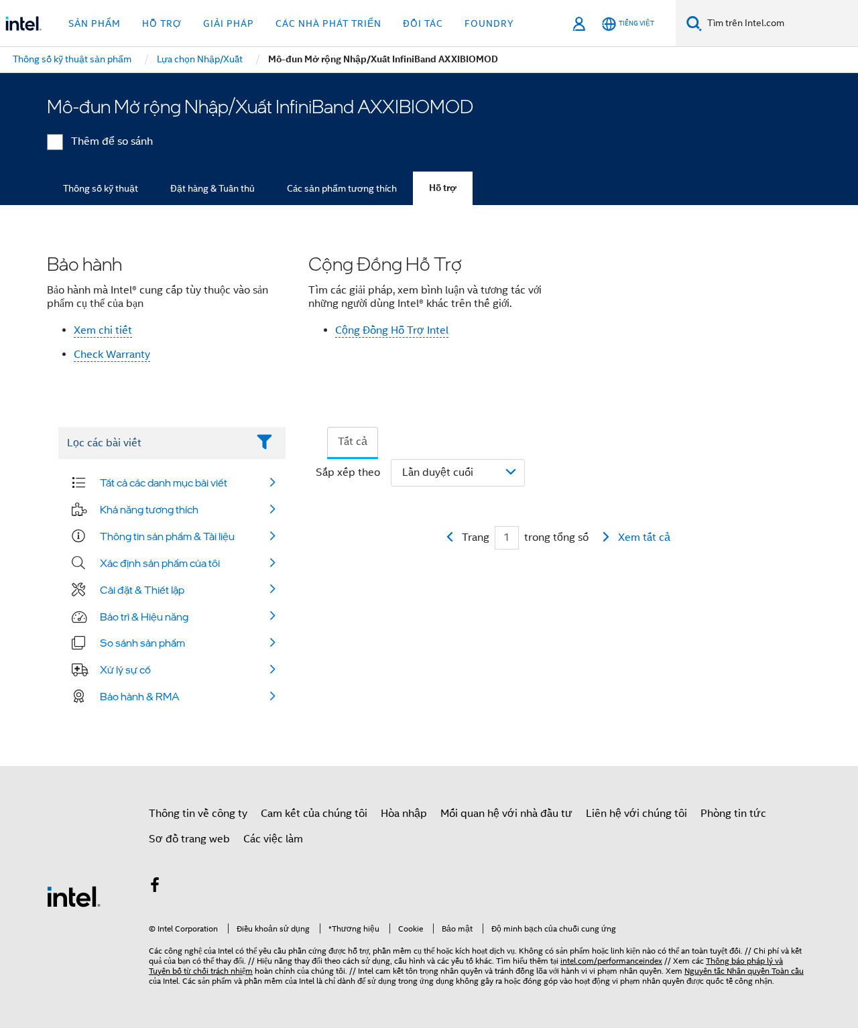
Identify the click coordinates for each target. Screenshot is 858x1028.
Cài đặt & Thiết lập (142, 589)
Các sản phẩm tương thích (342, 188)
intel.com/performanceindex (611, 961)
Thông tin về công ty (198, 813)
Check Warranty (112, 354)
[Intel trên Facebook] (154, 887)
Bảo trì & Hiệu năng (144, 616)
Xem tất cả (644, 537)
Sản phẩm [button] (94, 23)
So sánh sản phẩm (142, 642)
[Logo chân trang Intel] (74, 896)
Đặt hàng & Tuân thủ (212, 188)
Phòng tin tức (733, 813)
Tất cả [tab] (352, 441)
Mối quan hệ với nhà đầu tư (506, 813)
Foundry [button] (489, 23)
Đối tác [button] (423, 23)
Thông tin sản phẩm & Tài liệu (167, 536)
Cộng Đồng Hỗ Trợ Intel (391, 330)
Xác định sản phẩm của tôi (160, 563)
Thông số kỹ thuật (100, 188)
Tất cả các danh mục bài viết (163, 482)
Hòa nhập (404, 813)
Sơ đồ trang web (189, 839)
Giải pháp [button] (228, 23)
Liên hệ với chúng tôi (636, 813)
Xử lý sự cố (125, 669)
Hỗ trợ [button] (162, 23)
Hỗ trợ (442, 188)
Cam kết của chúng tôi (314, 813)
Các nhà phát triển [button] (328, 23)
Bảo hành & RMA (140, 696)
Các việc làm (273, 839)
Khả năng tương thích (149, 509)
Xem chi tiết (103, 330)
